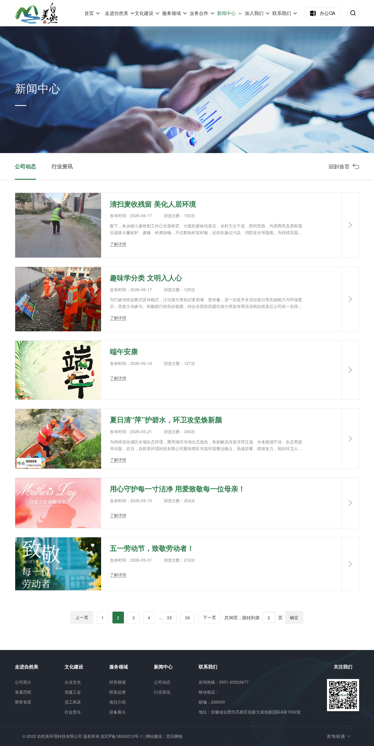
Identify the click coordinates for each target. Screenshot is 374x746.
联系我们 (281, 13)
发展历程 (23, 692)
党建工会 (73, 692)
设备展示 (117, 712)
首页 (89, 13)
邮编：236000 (212, 702)
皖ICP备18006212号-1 (121, 736)
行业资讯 (62, 166)
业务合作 (199, 13)
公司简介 (23, 682)
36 (187, 617)
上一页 (82, 617)
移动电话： (209, 692)
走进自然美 (116, 13)
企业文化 (73, 682)
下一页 (209, 617)
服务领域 (171, 13)
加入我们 (254, 13)
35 (169, 617)
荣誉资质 (23, 702)
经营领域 (117, 682)
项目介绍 (117, 702)
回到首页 (339, 166)
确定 (294, 617)
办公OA (327, 13)
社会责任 (73, 712)
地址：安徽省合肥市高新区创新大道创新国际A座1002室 (250, 712)
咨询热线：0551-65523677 (224, 682)
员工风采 (73, 702)
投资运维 (117, 692)
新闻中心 (226, 13)
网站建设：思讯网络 (164, 736)
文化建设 (144, 13)
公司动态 (25, 166)
